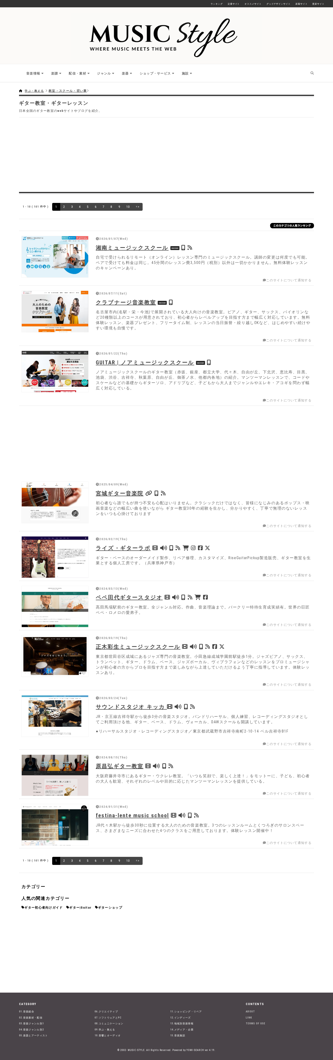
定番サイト (234, 4)
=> (137, 207)
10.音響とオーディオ (108, 1035)
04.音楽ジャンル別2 (31, 1029)
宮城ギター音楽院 (120, 493)
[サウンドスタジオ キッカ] (54, 716)
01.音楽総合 (26, 1011)
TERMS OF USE (255, 1023)
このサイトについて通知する (289, 280)
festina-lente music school (132, 815)
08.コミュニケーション (109, 1023)
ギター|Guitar (80, 907)
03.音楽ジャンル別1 (31, 1023)
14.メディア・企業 (182, 1029)
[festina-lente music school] (54, 825)
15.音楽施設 (177, 1035)
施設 (185, 73)
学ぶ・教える (34, 91)
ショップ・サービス (155, 73)
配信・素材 (77, 73)
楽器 (125, 73)
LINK (249, 1017)
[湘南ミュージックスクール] (54, 257)
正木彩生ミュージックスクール (138, 646)
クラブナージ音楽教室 (126, 302)
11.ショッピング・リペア (186, 1011)
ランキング (217, 4)
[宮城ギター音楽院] (54, 502)
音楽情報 (33, 73)
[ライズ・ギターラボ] (54, 557)
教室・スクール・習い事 (68, 91)
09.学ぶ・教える (105, 1029)
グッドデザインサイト (278, 4)
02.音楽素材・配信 (30, 1017)
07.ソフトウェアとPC (108, 1017)
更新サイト (318, 4)
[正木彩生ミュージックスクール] (54, 656)
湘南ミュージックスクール (132, 247)
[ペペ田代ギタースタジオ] (54, 607)
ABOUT (250, 1011)
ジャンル (104, 73)
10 (128, 207)
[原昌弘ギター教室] (54, 775)
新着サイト (301, 4)
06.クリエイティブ (106, 1011)
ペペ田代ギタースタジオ (129, 597)
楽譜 (54, 73)
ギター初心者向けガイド (43, 907)
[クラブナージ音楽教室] (54, 311)
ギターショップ (110, 907)
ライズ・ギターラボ (123, 548)
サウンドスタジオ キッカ (131, 706)
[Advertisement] (166, 154)
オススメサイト (253, 4)
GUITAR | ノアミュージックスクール (145, 362)
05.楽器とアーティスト (33, 1035)
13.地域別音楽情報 (182, 1023)
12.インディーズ (180, 1017)
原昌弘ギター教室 (120, 766)
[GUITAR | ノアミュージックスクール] (54, 371)
